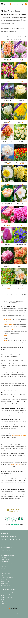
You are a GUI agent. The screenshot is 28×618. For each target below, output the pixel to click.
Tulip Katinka (20, 59)
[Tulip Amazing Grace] (7, 255)
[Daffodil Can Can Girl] (7, 173)
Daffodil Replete (21, 285)
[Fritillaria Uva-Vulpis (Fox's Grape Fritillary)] (7, 276)
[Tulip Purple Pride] (7, 235)
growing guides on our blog (16, 464)
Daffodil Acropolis (7, 162)
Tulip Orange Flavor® (7, 141)
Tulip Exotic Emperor (7, 121)
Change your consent (14, 616)
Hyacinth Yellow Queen (20, 182)
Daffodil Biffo (20, 121)
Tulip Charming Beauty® (7, 203)
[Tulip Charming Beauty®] (7, 193)
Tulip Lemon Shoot (20, 79)
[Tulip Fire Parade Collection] (20, 152)
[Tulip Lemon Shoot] (20, 70)
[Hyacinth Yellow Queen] (20, 173)
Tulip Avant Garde (20, 100)
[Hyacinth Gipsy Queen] (7, 49)
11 (22, 294)
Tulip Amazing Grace (7, 265)
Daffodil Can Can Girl (7, 182)
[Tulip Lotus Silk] (7, 214)
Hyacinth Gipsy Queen (7, 59)
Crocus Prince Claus (7, 100)
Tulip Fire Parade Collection (20, 162)
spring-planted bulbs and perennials (19, 435)
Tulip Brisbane (21, 265)
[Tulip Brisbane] (20, 255)
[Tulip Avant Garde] (20, 91)
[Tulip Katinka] (20, 49)
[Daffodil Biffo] (20, 111)
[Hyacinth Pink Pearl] (20, 214)
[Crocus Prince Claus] (7, 91)
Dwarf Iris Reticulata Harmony (21, 244)
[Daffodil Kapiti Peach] (20, 132)
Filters (6, 36)
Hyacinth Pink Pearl (21, 224)
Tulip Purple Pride (7, 244)
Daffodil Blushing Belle (20, 203)
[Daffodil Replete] (20, 276)
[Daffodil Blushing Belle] (20, 193)
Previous (10, 294)
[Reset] (2, 4)
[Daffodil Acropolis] (7, 152)
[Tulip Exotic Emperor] (7, 111)
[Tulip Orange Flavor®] (7, 132)
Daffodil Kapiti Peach (21, 141)
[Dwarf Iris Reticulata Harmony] (20, 235)
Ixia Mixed (7, 79)
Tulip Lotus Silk (7, 224)
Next (25, 294)
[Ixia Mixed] (7, 70)
